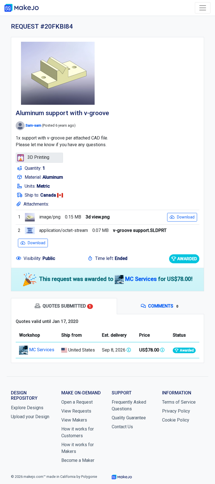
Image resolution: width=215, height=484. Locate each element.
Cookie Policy (175, 420)
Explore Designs (27, 407)
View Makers (74, 420)
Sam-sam (33, 126)
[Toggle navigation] (203, 7)
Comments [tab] (163, 306)
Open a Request (77, 402)
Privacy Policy (176, 411)
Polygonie (89, 476)
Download (186, 217)
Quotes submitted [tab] (67, 306)
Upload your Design (30, 416)
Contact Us (122, 426)
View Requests (76, 411)
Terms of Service (179, 402)
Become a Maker (77, 460)
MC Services (141, 279)
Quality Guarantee (129, 417)
